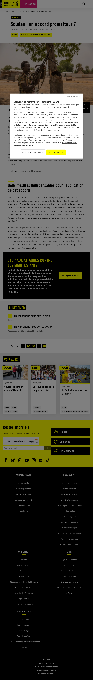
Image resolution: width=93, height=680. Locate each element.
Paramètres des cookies (32, 152)
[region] (46, 126)
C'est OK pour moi (56, 152)
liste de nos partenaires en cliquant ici (32, 125)
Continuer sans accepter (74, 96)
